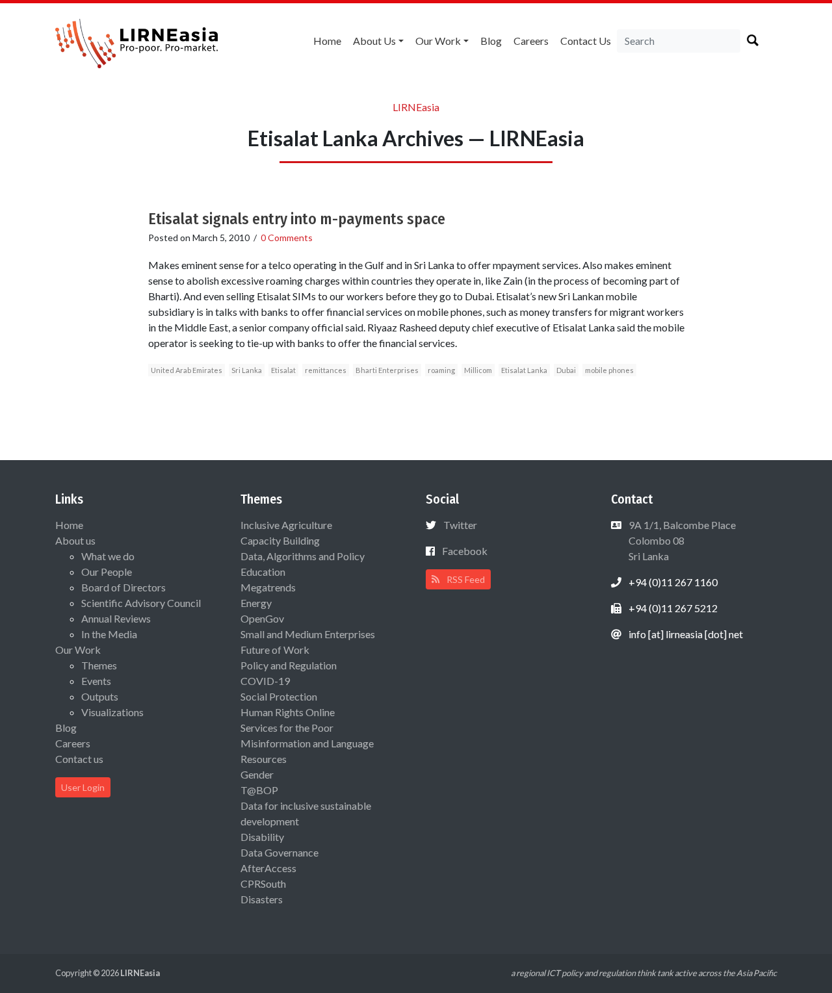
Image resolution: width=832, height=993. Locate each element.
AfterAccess (268, 868)
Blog (491, 40)
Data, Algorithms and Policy (302, 556)
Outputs (99, 696)
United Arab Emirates (186, 370)
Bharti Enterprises (387, 370)
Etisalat (283, 370)
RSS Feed (465, 579)
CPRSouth (263, 883)
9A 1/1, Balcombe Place (681, 540)
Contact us (585, 40)
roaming (441, 370)
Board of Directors (123, 587)
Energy (256, 603)
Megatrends (268, 587)
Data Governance (279, 852)
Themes (99, 665)
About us (374, 40)
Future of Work (274, 649)
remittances (325, 370)
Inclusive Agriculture (286, 525)
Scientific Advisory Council (141, 603)
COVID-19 (265, 681)
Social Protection (278, 696)
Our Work (438, 40)
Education (262, 571)
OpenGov (262, 618)
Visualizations (112, 712)
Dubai (566, 370)
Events (96, 681)
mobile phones (609, 370)
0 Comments (287, 237)
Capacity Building (280, 540)
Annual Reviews (116, 618)
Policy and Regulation (288, 665)
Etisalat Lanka (524, 370)
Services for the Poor (286, 727)
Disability (262, 837)
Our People (106, 571)
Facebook (465, 551)
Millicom (478, 370)
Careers (531, 40)
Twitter (460, 525)
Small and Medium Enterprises (307, 634)
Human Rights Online (287, 712)
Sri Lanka (246, 370)
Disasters (261, 899)
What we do (108, 556)
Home (327, 40)
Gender (257, 774)
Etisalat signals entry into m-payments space (296, 219)
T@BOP (259, 790)
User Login (83, 787)
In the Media (109, 634)
